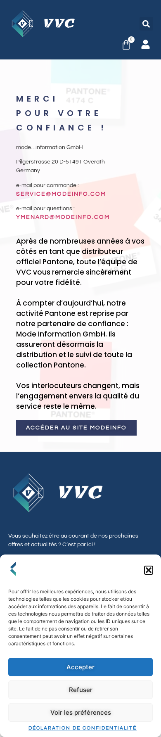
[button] (148, 570)
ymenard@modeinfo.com (63, 217)
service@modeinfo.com (61, 194)
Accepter (80, 667)
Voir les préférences (80, 712)
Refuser (80, 690)
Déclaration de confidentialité (82, 728)
